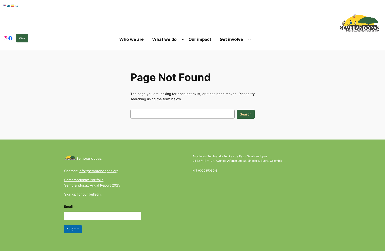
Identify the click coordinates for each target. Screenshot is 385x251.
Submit (73, 229)
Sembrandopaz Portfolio (83, 180)
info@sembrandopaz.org (99, 171)
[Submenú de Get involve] (249, 39)
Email (69, 207)
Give (22, 38)
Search (245, 114)
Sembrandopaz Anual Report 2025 (92, 185)
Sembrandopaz (89, 159)
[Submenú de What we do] (183, 39)
